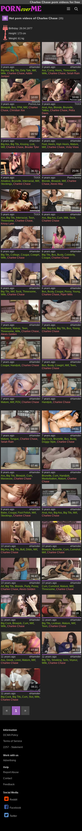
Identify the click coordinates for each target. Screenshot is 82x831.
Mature (74, 144)
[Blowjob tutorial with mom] (20, 90)
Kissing (24, 144)
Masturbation (49, 478)
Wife (3, 73)
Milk (66, 217)
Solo (65, 660)
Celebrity (70, 254)
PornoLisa (34, 104)
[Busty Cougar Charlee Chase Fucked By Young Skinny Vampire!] (61, 311)
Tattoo (45, 110)
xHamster (34, 67)
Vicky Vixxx (72, 147)
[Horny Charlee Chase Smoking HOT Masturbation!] (61, 643)
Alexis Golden (9, 334)
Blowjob (5, 107)
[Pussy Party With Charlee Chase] (20, 569)
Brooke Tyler (32, 147)
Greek (9, 660)
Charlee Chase (16, 73)
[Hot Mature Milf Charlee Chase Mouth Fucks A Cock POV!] (20, 385)
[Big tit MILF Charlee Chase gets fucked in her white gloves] (20, 679)
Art (2, 586)
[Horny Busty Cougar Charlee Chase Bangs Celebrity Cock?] (61, 237)
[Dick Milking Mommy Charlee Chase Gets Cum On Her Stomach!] (61, 200)
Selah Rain (73, 73)
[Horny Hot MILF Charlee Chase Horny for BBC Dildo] (20, 532)
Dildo (29, 549)
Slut (31, 696)
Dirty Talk (25, 70)
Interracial (28, 181)
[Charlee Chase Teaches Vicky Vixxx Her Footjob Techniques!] (61, 127)
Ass (44, 70)
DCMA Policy (10, 735)
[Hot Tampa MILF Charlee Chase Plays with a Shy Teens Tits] (61, 606)
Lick (32, 144)
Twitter (13, 815)
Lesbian (56, 623)
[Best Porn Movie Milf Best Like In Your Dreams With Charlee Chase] (20, 164)
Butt (22, 549)
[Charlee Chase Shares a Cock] (61, 569)
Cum (59, 217)
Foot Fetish (24, 512)
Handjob (15, 365)
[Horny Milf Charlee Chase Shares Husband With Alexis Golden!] (20, 311)
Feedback (9, 784)
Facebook (15, 807)
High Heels (62, 144)
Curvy (50, 70)
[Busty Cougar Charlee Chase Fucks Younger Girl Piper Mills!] (61, 274)
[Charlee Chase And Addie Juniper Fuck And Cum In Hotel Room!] (20, 53)
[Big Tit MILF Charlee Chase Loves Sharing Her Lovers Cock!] (20, 643)
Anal (44, 107)
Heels (58, 70)
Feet (44, 144)
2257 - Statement (13, 747)
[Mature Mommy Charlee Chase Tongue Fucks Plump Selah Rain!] (20, 421)
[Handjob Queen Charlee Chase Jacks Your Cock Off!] (61, 385)
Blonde (58, 107)
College (15, 254)
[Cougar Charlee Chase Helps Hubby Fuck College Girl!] (20, 237)
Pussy (68, 291)
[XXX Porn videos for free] (21, 8)
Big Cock (47, 438)
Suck (72, 217)
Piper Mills (67, 294)
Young (76, 291)
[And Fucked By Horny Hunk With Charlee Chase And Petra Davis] (61, 90)
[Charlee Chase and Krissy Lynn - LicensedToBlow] (20, 200)
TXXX (78, 104)
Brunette (68, 107)
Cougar (25, 254)
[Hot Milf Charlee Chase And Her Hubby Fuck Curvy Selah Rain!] (61, 53)
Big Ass (5, 70)
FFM (19, 107)
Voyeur (73, 660)
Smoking (57, 660)
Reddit (13, 799)
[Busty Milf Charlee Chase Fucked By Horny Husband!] (61, 348)
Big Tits (15, 70)
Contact (7, 778)
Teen (31, 217)
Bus (13, 107)
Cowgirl (34, 254)
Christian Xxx (17, 110)
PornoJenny (74, 177)
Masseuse (7, 478)
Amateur (5, 181)
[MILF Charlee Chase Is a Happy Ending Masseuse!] (20, 458)
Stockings (6, 183)
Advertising (9, 760)
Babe (4, 512)
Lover (18, 660)
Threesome (69, 70)
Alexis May (56, 183)
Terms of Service (12, 741)
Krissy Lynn (7, 223)
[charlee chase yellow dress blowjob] (61, 532)
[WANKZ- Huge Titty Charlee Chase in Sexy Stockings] (20, 495)
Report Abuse (11, 772)
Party (27, 586)
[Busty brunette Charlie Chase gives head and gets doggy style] (61, 421)
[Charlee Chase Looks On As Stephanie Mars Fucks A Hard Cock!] (20, 274)
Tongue (14, 438)
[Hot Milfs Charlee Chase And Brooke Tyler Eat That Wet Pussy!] (20, 127)
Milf (34, 70)
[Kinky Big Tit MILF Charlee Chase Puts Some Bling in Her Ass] (61, 495)
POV (17, 402)
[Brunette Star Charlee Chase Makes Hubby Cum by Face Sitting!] (61, 458)
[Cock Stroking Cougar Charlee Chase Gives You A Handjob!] (20, 348)
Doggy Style (49, 441)
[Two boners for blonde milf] (61, 164)
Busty (60, 254)
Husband (6, 328)
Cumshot (75, 549)
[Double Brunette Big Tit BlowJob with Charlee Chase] (20, 606)
